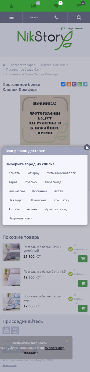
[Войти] (11, 6)
